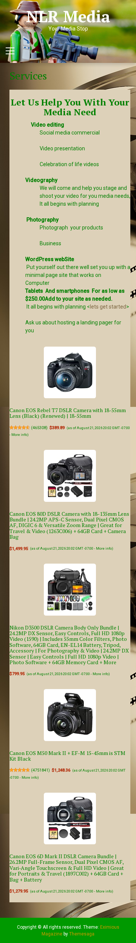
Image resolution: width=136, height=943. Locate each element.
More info (19, 435)
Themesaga (81, 934)
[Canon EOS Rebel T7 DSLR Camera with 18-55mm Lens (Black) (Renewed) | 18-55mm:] (70, 373)
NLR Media (68, 16)
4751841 (40, 770)
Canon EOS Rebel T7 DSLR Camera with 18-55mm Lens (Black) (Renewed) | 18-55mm (67, 413)
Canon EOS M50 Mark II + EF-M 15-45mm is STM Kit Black (67, 755)
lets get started (108, 307)
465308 (39, 427)
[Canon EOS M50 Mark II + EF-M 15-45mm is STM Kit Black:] (70, 715)
